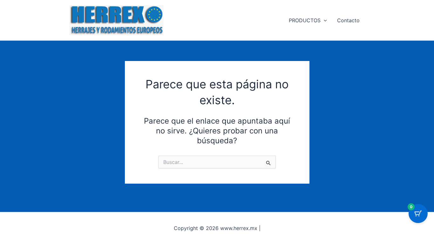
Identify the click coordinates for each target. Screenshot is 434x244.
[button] (324, 20)
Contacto (348, 20)
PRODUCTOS (305, 20)
